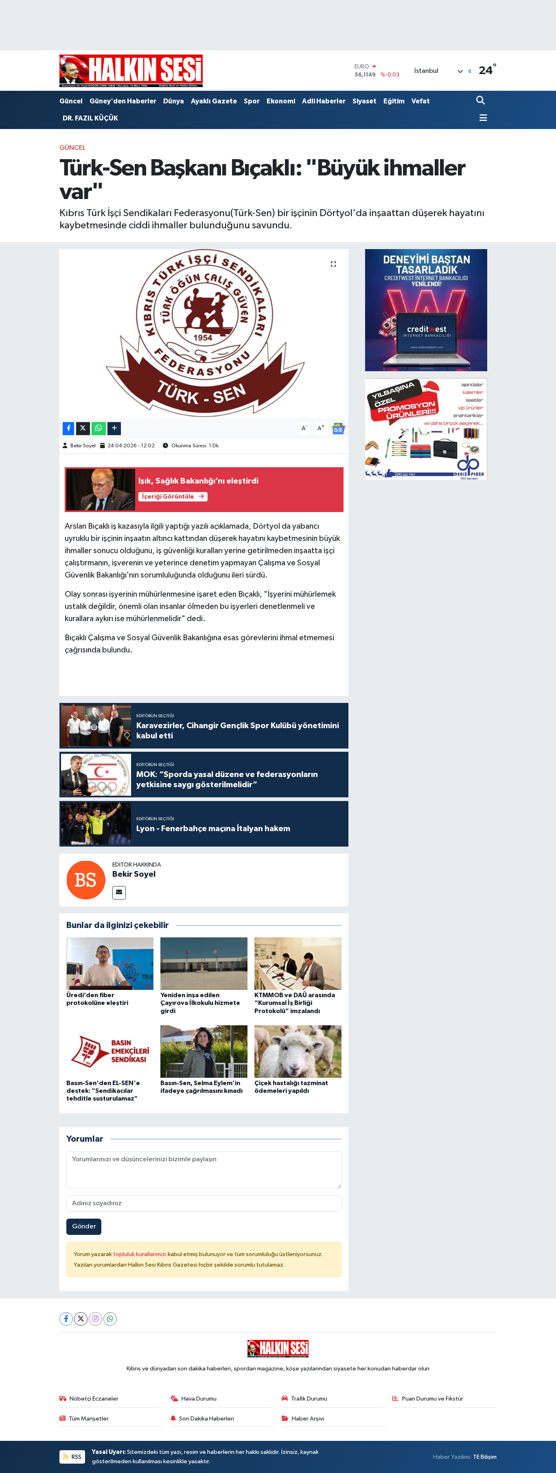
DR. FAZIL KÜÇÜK (90, 118)
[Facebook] (66, 1319)
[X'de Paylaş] (83, 429)
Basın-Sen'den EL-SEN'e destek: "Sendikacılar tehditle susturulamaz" (103, 1091)
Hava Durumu (199, 1399)
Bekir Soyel (83, 446)
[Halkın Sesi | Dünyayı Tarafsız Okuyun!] (131, 70)
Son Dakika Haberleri (206, 1419)
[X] (81, 1319)
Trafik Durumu (309, 1399)
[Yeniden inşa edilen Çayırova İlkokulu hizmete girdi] (203, 963)
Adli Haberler (324, 101)
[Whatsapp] (110, 1319)
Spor (252, 101)
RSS (75, 1457)
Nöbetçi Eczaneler (94, 1399)
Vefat (421, 101)
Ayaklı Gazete (214, 101)
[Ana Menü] (482, 118)
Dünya (173, 101)
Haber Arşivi (308, 1419)
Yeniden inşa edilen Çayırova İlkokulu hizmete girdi (200, 1003)
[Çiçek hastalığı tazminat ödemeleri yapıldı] (297, 1051)
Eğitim (394, 101)
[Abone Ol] (338, 428)
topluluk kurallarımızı (140, 1254)
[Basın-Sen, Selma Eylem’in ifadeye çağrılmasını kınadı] (203, 1051)
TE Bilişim (485, 1457)
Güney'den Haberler (123, 101)
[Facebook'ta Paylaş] (68, 429)
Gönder (84, 1226)
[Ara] (481, 101)
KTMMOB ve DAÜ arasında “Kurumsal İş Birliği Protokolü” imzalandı (294, 1003)
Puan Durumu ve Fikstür (432, 1399)
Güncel (71, 101)
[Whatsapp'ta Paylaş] (99, 429)
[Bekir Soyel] (85, 879)
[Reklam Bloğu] (426, 309)
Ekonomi (281, 101)
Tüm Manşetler (89, 1419)
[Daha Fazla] (114, 429)
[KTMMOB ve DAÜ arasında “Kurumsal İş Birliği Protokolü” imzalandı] (297, 963)
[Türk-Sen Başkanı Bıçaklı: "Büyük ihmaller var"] (204, 333)
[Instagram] (95, 1319)
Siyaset (364, 101)
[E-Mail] (119, 893)
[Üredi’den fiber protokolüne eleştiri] (109, 963)
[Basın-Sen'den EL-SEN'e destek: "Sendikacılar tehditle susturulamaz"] (109, 1051)
